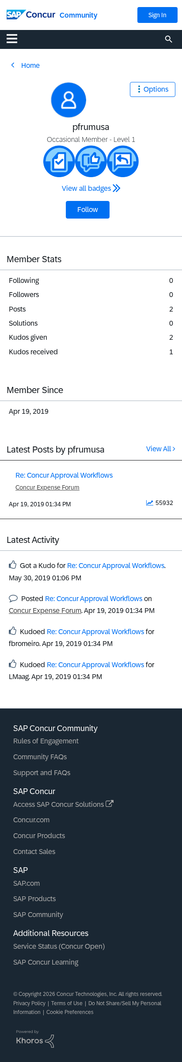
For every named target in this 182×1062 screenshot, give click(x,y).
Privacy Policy (29, 1003)
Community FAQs (40, 757)
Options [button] (156, 89)
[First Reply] (123, 161)
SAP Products (34, 898)
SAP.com (26, 883)
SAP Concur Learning (45, 962)
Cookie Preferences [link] (70, 1012)
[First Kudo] (91, 161)
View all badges (86, 188)
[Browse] (16, 38)
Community (78, 15)
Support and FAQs (41, 772)
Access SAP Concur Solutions (59, 804)
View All (158, 449)
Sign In (157, 15)
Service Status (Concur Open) (59, 946)
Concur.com (31, 820)
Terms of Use (67, 1003)
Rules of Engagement (46, 741)
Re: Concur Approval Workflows (64, 475)
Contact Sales (34, 851)
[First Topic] (59, 161)
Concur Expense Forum (47, 487)
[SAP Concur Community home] (31, 14)
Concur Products (39, 835)
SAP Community (38, 914)
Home (30, 65)
